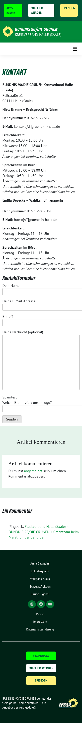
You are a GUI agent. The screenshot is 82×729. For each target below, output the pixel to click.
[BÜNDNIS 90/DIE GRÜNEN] (7, 31)
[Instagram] (32, 604)
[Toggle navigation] (75, 48)
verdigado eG (27, 707)
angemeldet (33, 471)
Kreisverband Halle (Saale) (38, 34)
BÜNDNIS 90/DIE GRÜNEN (36, 29)
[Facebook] (41, 604)
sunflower (33, 703)
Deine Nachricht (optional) (22, 332)
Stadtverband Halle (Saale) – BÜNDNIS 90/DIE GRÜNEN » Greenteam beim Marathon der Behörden (44, 531)
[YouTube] (50, 604)
